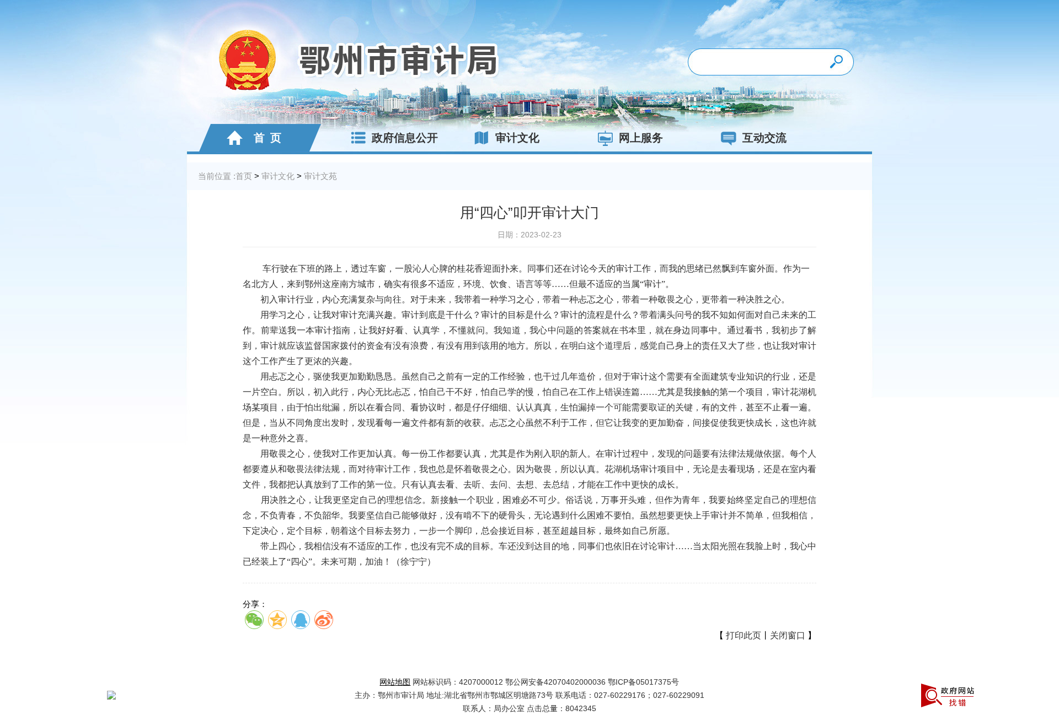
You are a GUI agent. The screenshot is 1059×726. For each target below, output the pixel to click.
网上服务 (641, 138)
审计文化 (517, 138)
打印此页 (743, 635)
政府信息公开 (405, 138)
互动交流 (764, 138)
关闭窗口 (787, 635)
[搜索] (838, 62)
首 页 (264, 138)
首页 (244, 176)
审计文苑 (320, 176)
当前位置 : (217, 176)
